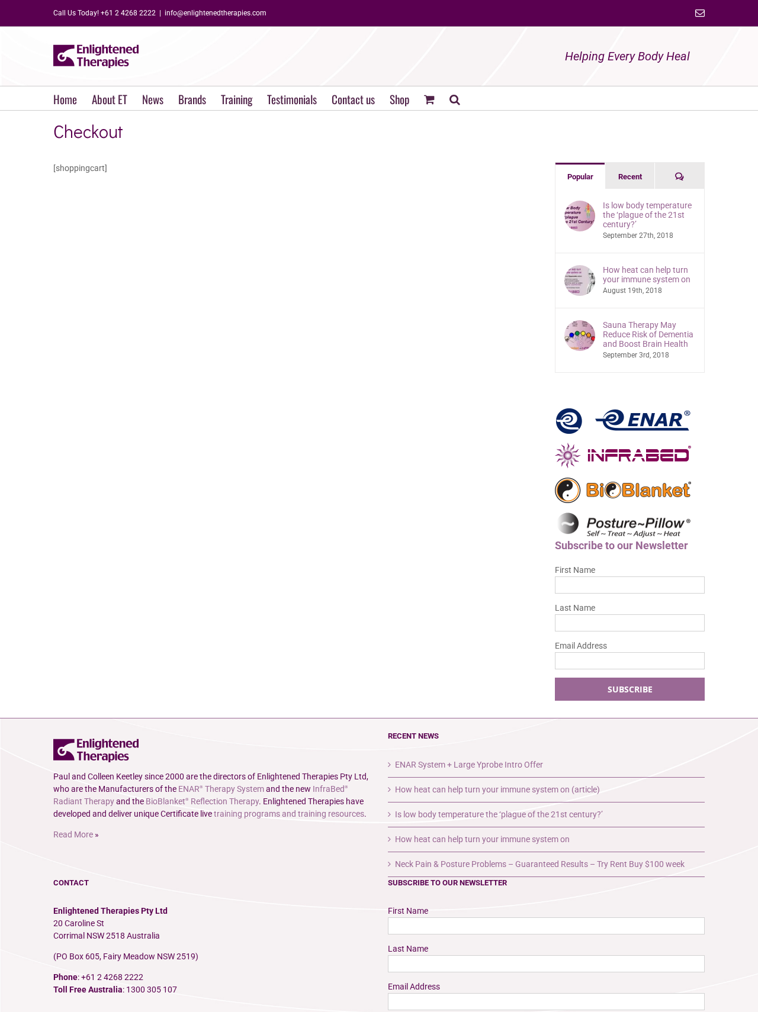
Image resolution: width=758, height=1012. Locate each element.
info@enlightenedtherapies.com (215, 13)
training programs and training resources (289, 813)
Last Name (575, 608)
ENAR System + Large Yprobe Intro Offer (469, 764)
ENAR (623, 421)
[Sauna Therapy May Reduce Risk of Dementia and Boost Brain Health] (579, 326)
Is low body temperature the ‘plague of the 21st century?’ (647, 215)
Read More (73, 834)
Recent (630, 176)
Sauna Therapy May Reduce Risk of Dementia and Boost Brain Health (648, 334)
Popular (580, 176)
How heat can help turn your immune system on (646, 274)
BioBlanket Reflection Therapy (202, 801)
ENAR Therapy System (221, 789)
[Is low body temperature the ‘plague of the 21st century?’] (579, 206)
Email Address (581, 645)
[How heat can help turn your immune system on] (579, 271)
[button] (454, 98)
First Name (575, 570)
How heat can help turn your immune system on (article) (497, 789)
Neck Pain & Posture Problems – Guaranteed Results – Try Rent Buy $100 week (540, 864)
